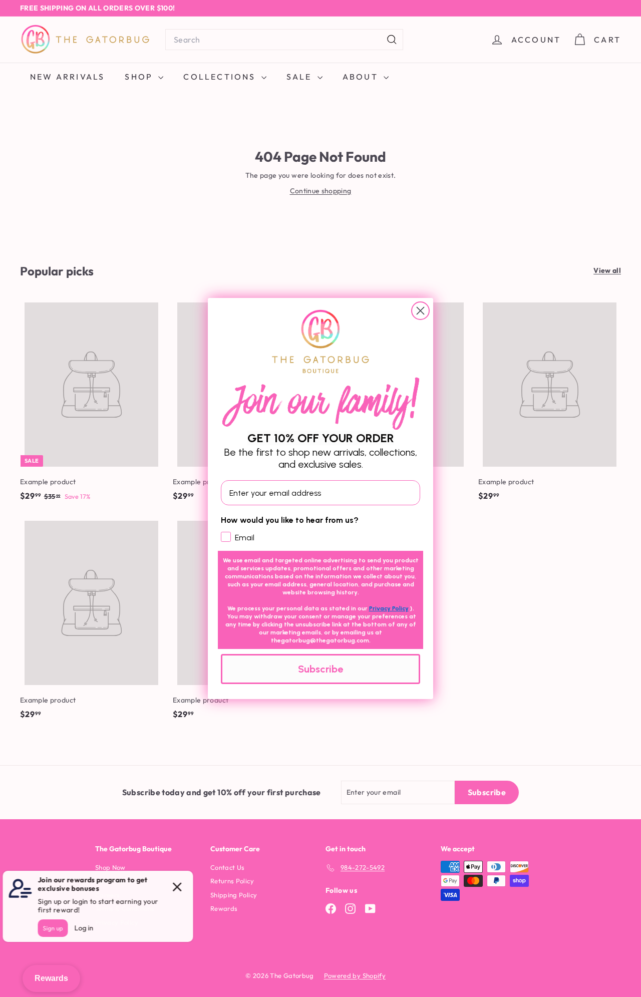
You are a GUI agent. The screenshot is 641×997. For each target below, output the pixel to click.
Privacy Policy (389, 608)
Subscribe (320, 669)
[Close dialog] (420, 310)
